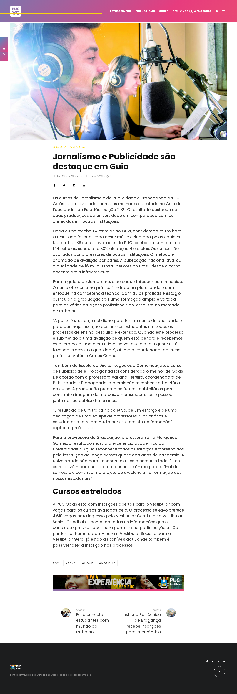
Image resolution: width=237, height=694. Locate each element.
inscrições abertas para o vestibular (134, 504)
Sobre (163, 11)
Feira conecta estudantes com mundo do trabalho (92, 621)
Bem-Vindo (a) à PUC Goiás (192, 11)
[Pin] (74, 185)
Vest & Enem (78, 147)
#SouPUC (60, 147)
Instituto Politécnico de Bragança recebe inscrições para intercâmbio (141, 621)
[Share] (54, 185)
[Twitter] (212, 661)
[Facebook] (207, 661)
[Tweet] (64, 185)
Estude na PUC (120, 11)
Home (88, 563)
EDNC (72, 563)
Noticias (108, 563)
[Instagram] (218, 661)
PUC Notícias (145, 11)
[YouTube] (224, 661)
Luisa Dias (61, 176)
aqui (130, 539)
